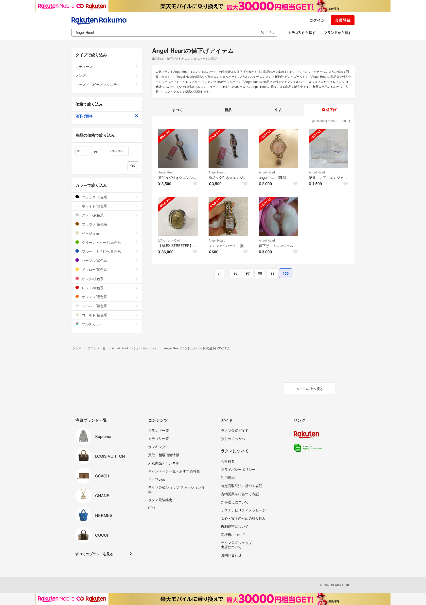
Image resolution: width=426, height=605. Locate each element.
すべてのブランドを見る (94, 553)
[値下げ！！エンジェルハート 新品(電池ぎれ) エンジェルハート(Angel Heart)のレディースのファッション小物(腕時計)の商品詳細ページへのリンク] (278, 216)
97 (248, 273)
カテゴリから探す (302, 32)
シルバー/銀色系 (94, 305)
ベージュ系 (90, 233)
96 (235, 273)
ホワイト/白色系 (94, 205)
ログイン (317, 20)
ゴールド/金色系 (94, 314)
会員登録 (343, 20)
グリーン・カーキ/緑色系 (101, 242)
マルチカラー (92, 323)
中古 (278, 109)
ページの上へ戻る (309, 388)
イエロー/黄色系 (94, 269)
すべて (177, 109)
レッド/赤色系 (92, 287)
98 (260, 273)
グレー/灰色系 (92, 214)
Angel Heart (166, 172)
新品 (228, 109)
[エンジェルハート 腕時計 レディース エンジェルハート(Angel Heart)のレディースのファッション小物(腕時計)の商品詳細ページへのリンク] (228, 216)
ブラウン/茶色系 (94, 224)
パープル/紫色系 (94, 260)
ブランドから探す (338, 32)
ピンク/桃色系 (92, 278)
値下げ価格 (84, 115)
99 (272, 273)
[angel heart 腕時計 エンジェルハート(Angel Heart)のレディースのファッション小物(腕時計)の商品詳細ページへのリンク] (278, 148)
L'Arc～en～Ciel (169, 240)
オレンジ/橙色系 (94, 296)
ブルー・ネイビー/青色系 (101, 251)
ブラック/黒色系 (94, 196)
